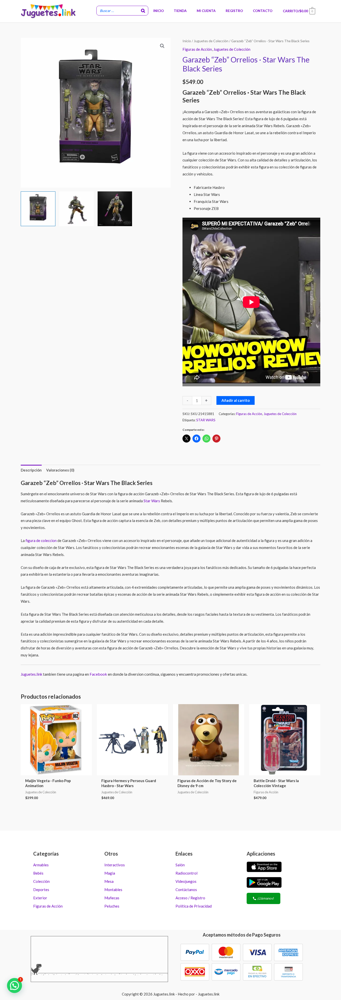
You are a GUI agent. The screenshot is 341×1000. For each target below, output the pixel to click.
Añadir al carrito (235, 400)
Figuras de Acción (197, 49)
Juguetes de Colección (211, 41)
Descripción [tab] (31, 470)
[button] (162, 45)
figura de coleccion (41, 540)
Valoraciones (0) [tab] (60, 470)
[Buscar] (143, 10)
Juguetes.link (31, 674)
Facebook (98, 674)
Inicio (186, 41)
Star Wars (152, 501)
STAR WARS (205, 420)
